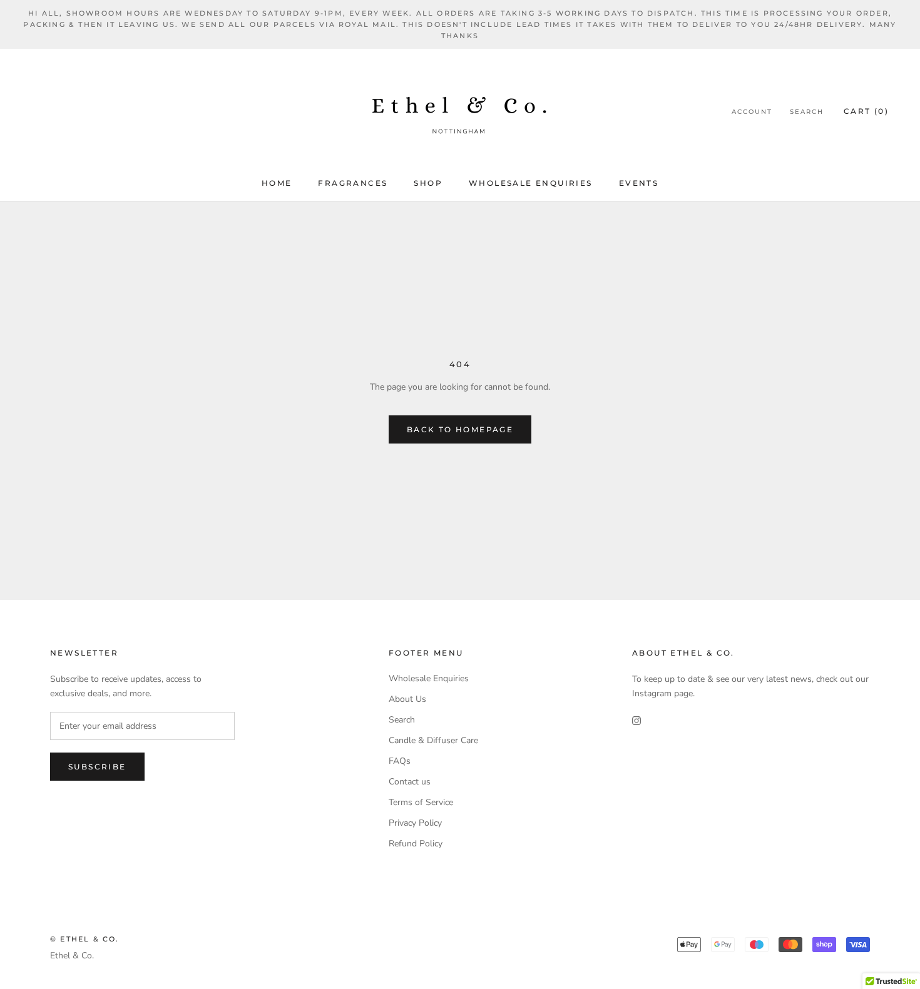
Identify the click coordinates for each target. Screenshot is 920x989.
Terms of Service (421, 802)
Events (638, 183)
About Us (407, 699)
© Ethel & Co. (85, 939)
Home (277, 183)
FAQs (400, 761)
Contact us (410, 782)
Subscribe (97, 766)
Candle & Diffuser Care (433, 740)
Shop (428, 183)
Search (807, 112)
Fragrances (352, 183)
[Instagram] (636, 720)
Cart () (866, 111)
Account (752, 112)
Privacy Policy (415, 823)
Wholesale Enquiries (531, 183)
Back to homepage (460, 429)
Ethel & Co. (72, 955)
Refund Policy (415, 844)
